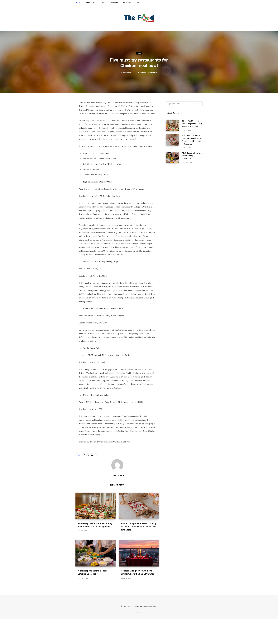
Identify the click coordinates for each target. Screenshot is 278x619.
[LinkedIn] (64, 126)
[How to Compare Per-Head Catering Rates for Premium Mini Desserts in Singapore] (139, 506)
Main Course (127, 2)
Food (77, 2)
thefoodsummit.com (135, 606)
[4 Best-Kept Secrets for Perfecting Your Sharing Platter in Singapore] (95, 506)
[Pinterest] (64, 120)
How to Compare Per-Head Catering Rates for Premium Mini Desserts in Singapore (138, 526)
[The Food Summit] (139, 18)
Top (139, 612)
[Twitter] (64, 114)
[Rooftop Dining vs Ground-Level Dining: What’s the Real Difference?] (139, 553)
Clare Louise (128, 72)
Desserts (114, 2)
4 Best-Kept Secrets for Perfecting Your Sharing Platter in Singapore (192, 124)
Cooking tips (89, 2)
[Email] (64, 131)
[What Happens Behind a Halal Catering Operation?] (95, 553)
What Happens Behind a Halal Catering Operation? (192, 156)
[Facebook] (64, 108)
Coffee (103, 2)
